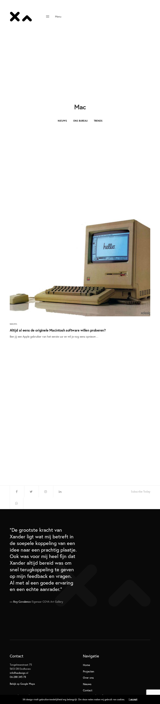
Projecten (88, 671)
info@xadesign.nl (19, 673)
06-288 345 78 (18, 677)
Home (86, 665)
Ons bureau (80, 120)
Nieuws (62, 120)
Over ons (88, 677)
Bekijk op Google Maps (22, 683)
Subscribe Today (140, 491)
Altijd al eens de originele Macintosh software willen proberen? (58, 330)
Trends (98, 120)
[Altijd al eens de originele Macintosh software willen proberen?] (80, 261)
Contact (87, 690)
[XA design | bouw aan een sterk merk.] (21, 16)
